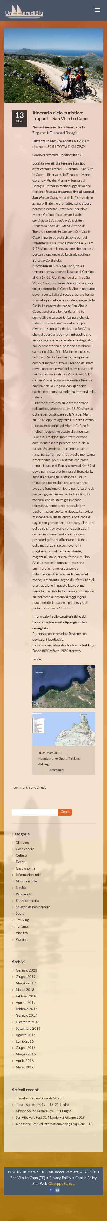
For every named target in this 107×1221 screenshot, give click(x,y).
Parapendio (24, 894)
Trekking (74, 758)
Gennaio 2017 (26, 1015)
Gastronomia (25, 868)
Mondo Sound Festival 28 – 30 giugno (43, 1111)
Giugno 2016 (26, 1048)
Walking (43, 764)
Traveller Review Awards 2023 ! (39, 1098)
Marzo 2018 (25, 990)
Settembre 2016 (28, 1028)
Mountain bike (48, 758)
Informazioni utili (28, 875)
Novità (21, 888)
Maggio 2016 (26, 1054)
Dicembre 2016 (27, 1022)
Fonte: (37, 659)
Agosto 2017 (26, 1003)
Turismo (22, 926)
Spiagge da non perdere (33, 907)
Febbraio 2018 (26, 996)
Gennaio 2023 (26, 970)
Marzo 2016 (25, 1067)
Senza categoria (27, 901)
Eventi (20, 862)
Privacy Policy (60, 1178)
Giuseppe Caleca (61, 1184)
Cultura (21, 855)
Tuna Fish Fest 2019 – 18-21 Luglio (42, 1105)
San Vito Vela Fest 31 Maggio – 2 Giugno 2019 (50, 1118)
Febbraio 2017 (26, 1009)
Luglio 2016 (25, 1041)
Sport (63, 758)
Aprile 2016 (25, 1061)
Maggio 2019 (26, 983)
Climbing (22, 842)
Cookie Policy (86, 1178)
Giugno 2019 (26, 977)
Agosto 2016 (26, 1035)
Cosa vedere (25, 849)
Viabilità (22, 933)
